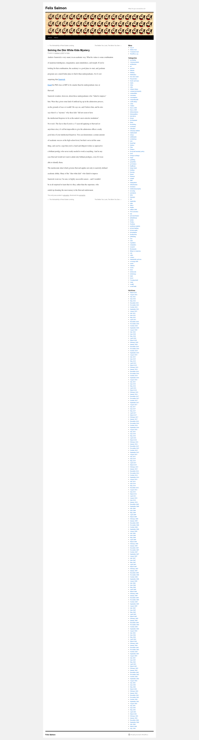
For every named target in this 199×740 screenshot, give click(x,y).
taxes (131, 270)
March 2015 (133, 465)
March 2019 (133, 365)
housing (132, 172)
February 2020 (134, 342)
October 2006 (134, 577)
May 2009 (133, 512)
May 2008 (133, 537)
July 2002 (133, 683)
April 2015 (133, 463)
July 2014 (133, 481)
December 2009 (134, 504)
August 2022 (133, 294)
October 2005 (134, 602)
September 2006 (134, 579)
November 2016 (134, 423)
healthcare (133, 166)
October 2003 (134, 651)
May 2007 (133, 562)
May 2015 (133, 461)
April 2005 (133, 614)
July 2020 (133, 332)
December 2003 (134, 647)
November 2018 (134, 373)
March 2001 (133, 714)
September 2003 (134, 654)
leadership (133, 201)
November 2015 (134, 448)
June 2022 (133, 299)
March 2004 (133, 641)
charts (131, 83)
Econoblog (133, 124)
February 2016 (134, 442)
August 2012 (133, 490)
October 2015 (134, 450)
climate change (134, 89)
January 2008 (134, 546)
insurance (132, 187)
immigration (133, 182)
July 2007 (133, 558)
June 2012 (133, 492)
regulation (133, 243)
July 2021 (133, 313)
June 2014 (133, 483)
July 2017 (133, 407)
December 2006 (134, 573)
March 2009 (133, 517)
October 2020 (134, 326)
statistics (132, 265)
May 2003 (133, 662)
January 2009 (134, 521)
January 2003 (134, 670)
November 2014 (134, 473)
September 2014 (134, 477)
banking (132, 72)
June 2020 (133, 334)
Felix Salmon (56, 7)
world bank (133, 286)
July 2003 (133, 658)
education (66, 195)
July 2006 (133, 583)
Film (131, 147)
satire (131, 255)
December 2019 (134, 346)
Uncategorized (134, 280)
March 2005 (133, 616)
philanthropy (133, 218)
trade (131, 276)
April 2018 (133, 388)
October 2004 (134, 627)
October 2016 (134, 425)
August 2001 (133, 703)
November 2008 (134, 525)
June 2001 (133, 708)
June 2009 (133, 510)
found (50, 85)
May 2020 (133, 336)
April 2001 (133, 712)
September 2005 (134, 604)
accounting (133, 60)
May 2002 (133, 687)
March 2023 (133, 292)
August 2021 (133, 311)
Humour (132, 176)
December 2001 (134, 695)
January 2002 (134, 693)
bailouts (132, 70)
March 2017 (133, 415)
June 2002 (133, 685)
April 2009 (133, 514)
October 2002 (134, 676)
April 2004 (133, 639)
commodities (133, 93)
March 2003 (133, 666)
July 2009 (133, 508)
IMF (131, 180)
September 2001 (134, 701)
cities (131, 87)
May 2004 (133, 637)
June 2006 (133, 585)
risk (131, 253)
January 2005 (134, 620)
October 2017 (134, 400)
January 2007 (134, 571)
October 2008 (134, 527)
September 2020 (134, 328)
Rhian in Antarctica (135, 251)
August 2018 (133, 380)
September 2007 (134, 554)
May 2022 (133, 301)
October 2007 (134, 552)
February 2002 (134, 691)
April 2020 (133, 338)
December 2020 (134, 321)
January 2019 (134, 369)
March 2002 (133, 689)
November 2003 (134, 649)
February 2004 (134, 643)
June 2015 (133, 458)
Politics (132, 222)
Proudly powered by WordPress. (139, 735)
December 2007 (134, 548)
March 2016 (133, 440)
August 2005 (133, 606)
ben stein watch (134, 76)
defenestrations (134, 112)
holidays (132, 170)
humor (132, 174)
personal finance (134, 216)
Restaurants (133, 249)
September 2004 (134, 629)
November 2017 (134, 398)
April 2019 (133, 363)
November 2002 (134, 674)
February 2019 (134, 367)
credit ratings (133, 101)
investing (132, 191)
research (132, 247)
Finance (132, 149)
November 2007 (134, 550)
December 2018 (134, 371)
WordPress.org (134, 54)
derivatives (133, 116)
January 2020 (134, 344)
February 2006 (134, 593)
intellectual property (135, 189)
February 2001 (134, 716)
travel (131, 278)
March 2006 (133, 591)
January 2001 (134, 718)
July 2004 (133, 633)
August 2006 (133, 581)
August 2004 (133, 631)
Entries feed (133, 50)
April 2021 (133, 319)
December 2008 (134, 523)
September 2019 (134, 353)
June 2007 (133, 560)
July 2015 (133, 456)
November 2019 (134, 348)
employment (133, 133)
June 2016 (133, 434)
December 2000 (134, 720)
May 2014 (133, 485)
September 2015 (134, 452)
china (131, 85)
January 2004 (134, 645)
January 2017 (134, 419)
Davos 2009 (133, 110)
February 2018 (134, 392)
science (132, 257)
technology (133, 274)
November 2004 (134, 624)
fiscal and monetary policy (137, 151)
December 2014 (134, 471)
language (132, 197)
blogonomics (133, 79)
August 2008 (133, 531)
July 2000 (133, 724)
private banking (134, 228)
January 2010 (134, 502)
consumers (133, 95)
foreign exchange (134, 155)
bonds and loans (134, 81)
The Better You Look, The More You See (108, 45)
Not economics (134, 211)
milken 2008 (133, 209)
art (131, 66)
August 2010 (133, 498)
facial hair (132, 143)
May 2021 (133, 317)
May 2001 (133, 710)
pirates (132, 220)
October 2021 (134, 307)
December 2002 (134, 672)
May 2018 (133, 386)
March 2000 (133, 726)
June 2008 (133, 535)
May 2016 (133, 436)
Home (50, 37)
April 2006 (133, 589)
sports (131, 263)
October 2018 (134, 375)
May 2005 (133, 612)
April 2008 (133, 539)
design (132, 118)
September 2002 (134, 678)
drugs (131, 122)
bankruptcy (133, 74)
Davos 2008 (133, 108)
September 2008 (134, 529)
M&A (131, 205)
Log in (132, 47)
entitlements (133, 137)
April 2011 (133, 496)
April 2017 (133, 413)
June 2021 (133, 315)
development (133, 120)
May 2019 (133, 361)
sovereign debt (134, 261)
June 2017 (133, 409)
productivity (133, 234)
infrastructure (133, 184)
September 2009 (134, 506)
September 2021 (134, 309)
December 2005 (134, 598)
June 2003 (133, 660)
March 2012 (133, 494)
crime (131, 103)
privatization (133, 232)
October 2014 (134, 475)
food (131, 153)
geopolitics (133, 162)
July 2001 (133, 705)
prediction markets (135, 226)
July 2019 (133, 357)
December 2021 (134, 303)
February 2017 (134, 417)
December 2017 (134, 396)
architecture (133, 64)
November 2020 (134, 324)
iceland (132, 178)
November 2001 (134, 697)
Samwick (61, 79)
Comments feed (134, 52)
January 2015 (134, 469)
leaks (131, 203)
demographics (134, 114)
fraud (131, 157)
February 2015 (134, 467)
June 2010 (133, 500)
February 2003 (134, 668)
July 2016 (133, 431)
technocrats (133, 272)
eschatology (133, 139)
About (56, 37)
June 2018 (133, 384)
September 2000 (134, 722)
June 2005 (133, 610)
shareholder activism (135, 259)
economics (133, 126)
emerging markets (135, 130)
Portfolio (132, 224)
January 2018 (134, 394)
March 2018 (133, 390)
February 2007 (134, 568)
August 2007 (133, 556)
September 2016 (134, 427)
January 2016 (134, 444)
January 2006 (134, 595)
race (131, 238)
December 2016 (134, 421)
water (131, 282)
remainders (133, 245)
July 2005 (133, 608)
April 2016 (133, 438)
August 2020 (133, 330)
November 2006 (134, 575)
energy (132, 135)
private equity (134, 230)
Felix (68, 53)
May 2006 (133, 587)
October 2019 (134, 350)
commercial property (135, 91)
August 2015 (133, 454)
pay (131, 213)
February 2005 (134, 618)
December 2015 (134, 446)
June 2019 (133, 359)
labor (131, 195)
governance (133, 164)
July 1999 (133, 728)
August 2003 (133, 656)
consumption (133, 97)
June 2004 (133, 635)
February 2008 (134, 544)
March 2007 (133, 566)
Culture (132, 106)
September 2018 (134, 377)
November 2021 (134, 305)
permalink (82, 195)
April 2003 (133, 664)
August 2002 (133, 681)
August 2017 (133, 404)
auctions (132, 68)
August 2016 (133, 429)
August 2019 (133, 355)
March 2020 (133, 340)
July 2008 (133, 533)
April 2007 (133, 564)
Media (132, 207)
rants (131, 240)
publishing (133, 236)
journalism (133, 193)
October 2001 (134, 699)
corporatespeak (134, 99)
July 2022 (133, 297)
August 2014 (133, 479)
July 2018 (133, 382)
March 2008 (133, 541)
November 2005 (134, 600)
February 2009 (134, 519)
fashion (132, 145)
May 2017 (133, 411)
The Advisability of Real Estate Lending (61, 45)
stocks (132, 267)
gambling (132, 160)
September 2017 (134, 402)
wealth (132, 284)
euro (131, 141)
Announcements (134, 62)
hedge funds (133, 168)
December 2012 (134, 487)
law (131, 199)
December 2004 (134, 622)
